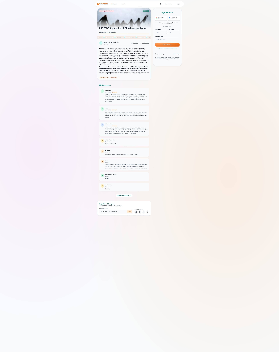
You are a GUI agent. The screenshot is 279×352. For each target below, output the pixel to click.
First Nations (114, 77)
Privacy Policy (175, 57)
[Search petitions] (160, 4)
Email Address (159, 36)
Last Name (171, 29)
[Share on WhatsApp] (143, 212)
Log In (178, 4)
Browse (123, 4)
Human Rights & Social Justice (106, 11)
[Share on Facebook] (136, 212)
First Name (158, 29)
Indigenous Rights (104, 77)
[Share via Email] (147, 212)
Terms (168, 57)
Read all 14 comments (124, 195)
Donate (115, 4)
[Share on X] (139, 212)
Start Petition (168, 4)
